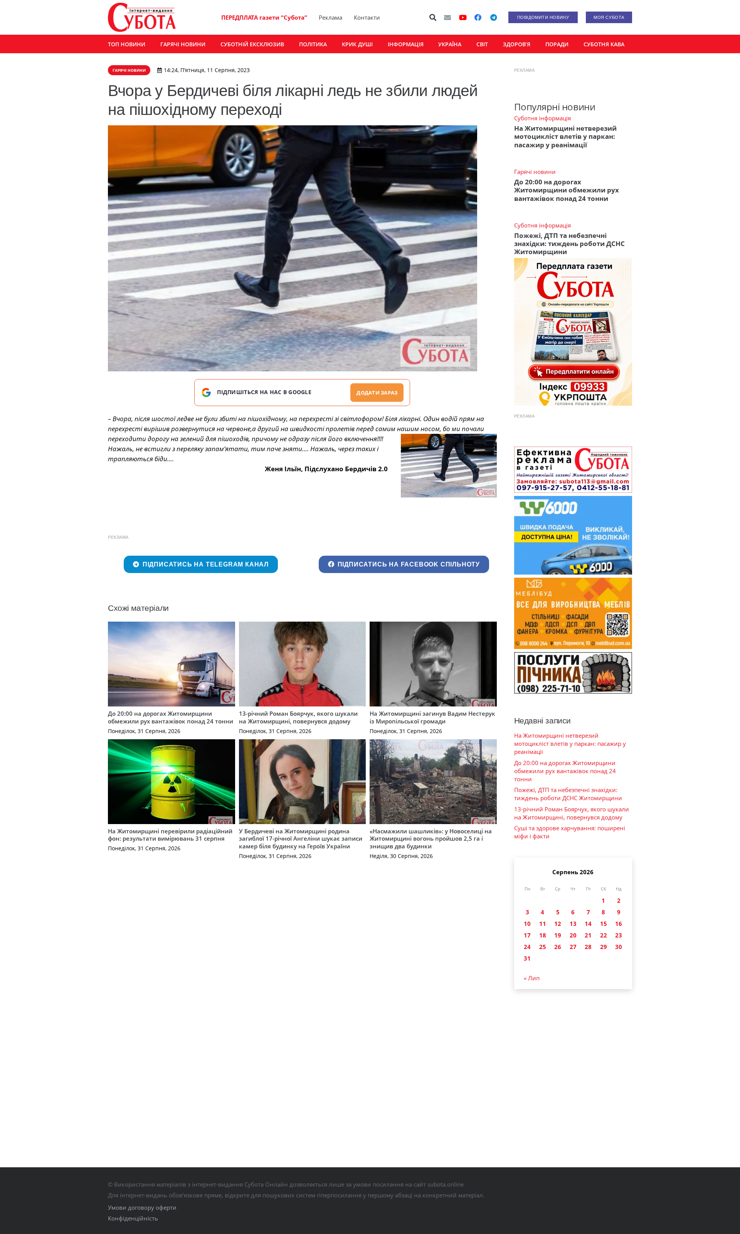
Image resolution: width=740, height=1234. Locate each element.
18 (542, 935)
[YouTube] (463, 17)
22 (603, 935)
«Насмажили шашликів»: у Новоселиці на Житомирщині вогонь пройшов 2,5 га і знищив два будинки (431, 838)
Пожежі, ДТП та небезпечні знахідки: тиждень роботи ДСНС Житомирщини (569, 243)
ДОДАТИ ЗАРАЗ (377, 392)
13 (573, 923)
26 (557, 947)
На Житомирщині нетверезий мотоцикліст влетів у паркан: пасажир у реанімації (565, 136)
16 (618, 923)
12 (557, 923)
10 (527, 923)
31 (527, 958)
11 (542, 923)
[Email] (447, 17)
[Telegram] (493, 17)
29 (603, 947)
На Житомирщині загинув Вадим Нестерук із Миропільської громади (432, 717)
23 (618, 935)
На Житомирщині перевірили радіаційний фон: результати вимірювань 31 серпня (170, 835)
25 (542, 947)
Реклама (330, 17)
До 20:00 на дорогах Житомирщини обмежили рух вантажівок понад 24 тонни (170, 717)
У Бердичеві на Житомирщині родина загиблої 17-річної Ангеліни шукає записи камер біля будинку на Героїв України (300, 838)
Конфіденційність (133, 1218)
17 (527, 935)
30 (618, 947)
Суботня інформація (542, 118)
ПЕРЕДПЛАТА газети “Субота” (264, 17)
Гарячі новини (535, 171)
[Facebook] (478, 17)
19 (557, 935)
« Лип (532, 978)
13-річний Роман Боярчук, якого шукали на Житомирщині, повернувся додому (298, 717)
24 (527, 947)
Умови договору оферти (142, 1207)
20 (573, 935)
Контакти (367, 17)
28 (588, 947)
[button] (433, 17)
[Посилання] (142, 17)
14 (588, 923)
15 (603, 923)
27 (573, 947)
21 (588, 935)
